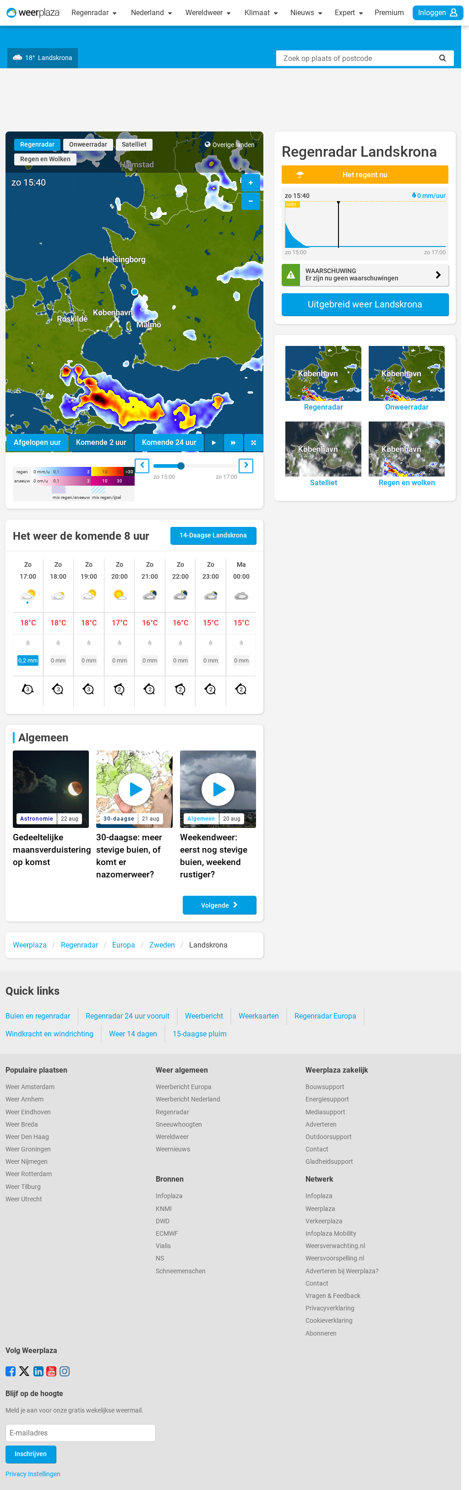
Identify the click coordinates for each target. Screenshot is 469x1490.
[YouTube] (51, 1372)
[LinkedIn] (38, 1372)
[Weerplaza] (32, 13)
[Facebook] (10, 1372)
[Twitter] (24, 1372)
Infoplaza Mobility (330, 1234)
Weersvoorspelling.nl (334, 1258)
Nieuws (303, 12)
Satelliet (134, 144)
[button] (134, 292)
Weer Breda (21, 1124)
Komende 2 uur (101, 442)
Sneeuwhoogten (179, 1124)
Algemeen (43, 737)
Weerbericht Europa (184, 1087)
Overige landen (234, 145)
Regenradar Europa (325, 1016)
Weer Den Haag (27, 1137)
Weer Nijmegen (26, 1162)
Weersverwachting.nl (335, 1246)
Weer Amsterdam (30, 1087)
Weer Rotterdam (28, 1174)
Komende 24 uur (169, 442)
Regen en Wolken (45, 159)
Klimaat (258, 12)
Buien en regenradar (37, 1016)
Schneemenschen (181, 1271)
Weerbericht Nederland (188, 1099)
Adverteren (321, 1124)
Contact (316, 1149)
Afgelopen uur (37, 442)
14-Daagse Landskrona (213, 535)
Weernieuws (173, 1149)
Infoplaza (169, 1196)
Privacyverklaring (329, 1308)
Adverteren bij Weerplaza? (342, 1271)
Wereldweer (204, 12)
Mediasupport (325, 1112)
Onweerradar (88, 144)
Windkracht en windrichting (49, 1034)
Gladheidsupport (329, 1162)
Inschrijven (31, 1454)
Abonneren (321, 1333)
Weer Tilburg (23, 1187)
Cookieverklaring (329, 1321)
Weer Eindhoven (28, 1112)
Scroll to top (454, 1475)
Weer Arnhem (24, 1099)
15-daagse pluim (200, 1034)
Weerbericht (204, 1016)
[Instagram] (65, 1372)
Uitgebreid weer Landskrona (365, 304)
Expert (346, 12)
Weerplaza (320, 1209)
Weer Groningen (28, 1149)
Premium (389, 12)
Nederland (148, 12)
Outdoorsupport (328, 1137)
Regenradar (90, 12)
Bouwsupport (324, 1087)
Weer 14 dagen (133, 1034)
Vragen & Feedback (332, 1296)
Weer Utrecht (23, 1199)
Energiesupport (327, 1099)
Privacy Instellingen (32, 1474)
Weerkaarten (259, 1016)
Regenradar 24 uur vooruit (127, 1016)
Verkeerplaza (324, 1221)
